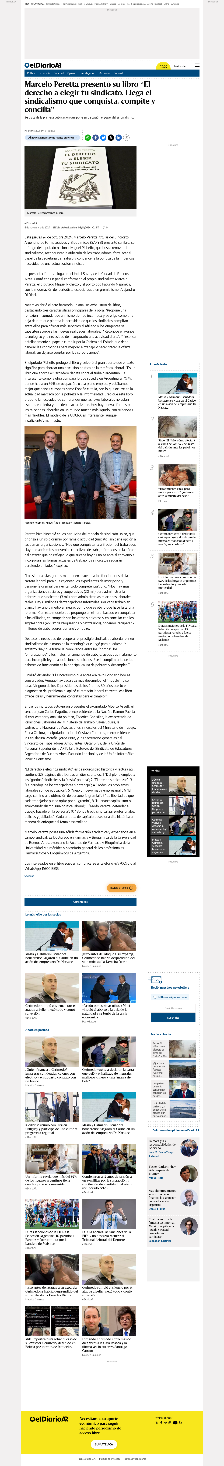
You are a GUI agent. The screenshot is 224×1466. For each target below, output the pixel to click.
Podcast (118, 73)
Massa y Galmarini (101, 4)
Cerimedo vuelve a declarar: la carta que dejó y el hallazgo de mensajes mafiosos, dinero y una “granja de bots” (108, 1075)
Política (31, 73)
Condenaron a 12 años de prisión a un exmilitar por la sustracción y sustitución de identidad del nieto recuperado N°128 (107, 1182)
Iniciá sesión (180, 66)
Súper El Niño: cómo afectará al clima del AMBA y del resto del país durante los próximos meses (176, 445)
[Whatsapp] (88, 138)
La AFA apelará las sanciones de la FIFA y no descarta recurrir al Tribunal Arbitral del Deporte (106, 1236)
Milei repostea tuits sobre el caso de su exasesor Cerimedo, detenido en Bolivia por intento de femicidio (51, 1343)
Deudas (113, 4)
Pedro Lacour (89, 1021)
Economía (44, 73)
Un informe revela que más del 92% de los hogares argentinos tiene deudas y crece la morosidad (51, 1180)
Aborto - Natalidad (154, 4)
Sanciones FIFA (124, 4)
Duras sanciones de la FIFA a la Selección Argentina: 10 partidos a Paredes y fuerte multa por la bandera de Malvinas (50, 1238)
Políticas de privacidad (109, 1459)
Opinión (71, 73)
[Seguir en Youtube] (175, 1422)
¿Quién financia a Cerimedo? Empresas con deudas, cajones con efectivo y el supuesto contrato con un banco (50, 1075)
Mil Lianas (104, 73)
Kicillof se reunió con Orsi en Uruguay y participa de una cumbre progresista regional (51, 1129)
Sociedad (59, 73)
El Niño (166, 4)
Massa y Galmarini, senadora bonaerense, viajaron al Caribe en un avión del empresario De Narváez (51, 958)
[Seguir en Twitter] (157, 1422)
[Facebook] (95, 138)
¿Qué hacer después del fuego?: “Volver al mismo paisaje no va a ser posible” (160, 1070)
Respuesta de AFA (138, 4)
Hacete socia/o (163, 66)
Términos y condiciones (135, 1459)
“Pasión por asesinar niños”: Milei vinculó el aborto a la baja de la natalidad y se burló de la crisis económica (106, 1011)
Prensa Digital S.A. (87, 1459)
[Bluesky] (103, 138)
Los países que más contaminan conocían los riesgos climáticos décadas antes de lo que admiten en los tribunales (159, 1090)
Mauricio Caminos (91, 966)
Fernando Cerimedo (54, 4)
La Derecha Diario (70, 4)
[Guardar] (126, 138)
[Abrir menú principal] (197, 65)
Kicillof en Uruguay (85, 4)
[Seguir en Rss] (180, 1422)
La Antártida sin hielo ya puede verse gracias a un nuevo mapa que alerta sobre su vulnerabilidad (160, 1110)
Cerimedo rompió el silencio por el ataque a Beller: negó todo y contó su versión (50, 1009)
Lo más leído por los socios (43, 914)
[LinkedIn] (118, 138)
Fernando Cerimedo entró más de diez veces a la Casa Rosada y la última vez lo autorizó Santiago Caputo (106, 1345)
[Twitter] (111, 138)
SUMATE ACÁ (104, 1444)
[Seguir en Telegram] (165, 1422)
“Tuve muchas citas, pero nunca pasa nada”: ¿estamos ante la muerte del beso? (176, 492)
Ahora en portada (37, 1030)
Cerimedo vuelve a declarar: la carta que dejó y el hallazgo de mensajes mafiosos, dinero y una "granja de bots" (176, 539)
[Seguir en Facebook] (161, 1422)
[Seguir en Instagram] (170, 1422)
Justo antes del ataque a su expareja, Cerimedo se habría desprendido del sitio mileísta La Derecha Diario (108, 958)
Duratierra (175, 4)
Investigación (87, 73)
